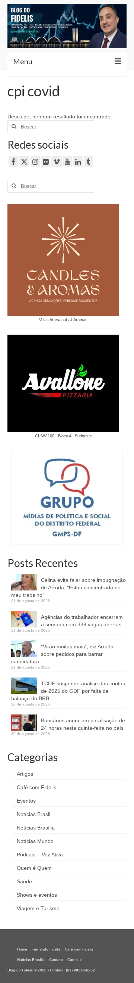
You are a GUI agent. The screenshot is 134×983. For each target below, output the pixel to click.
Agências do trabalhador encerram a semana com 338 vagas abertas (82, 620)
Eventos (26, 801)
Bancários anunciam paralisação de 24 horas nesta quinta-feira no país (83, 724)
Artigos (25, 774)
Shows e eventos (37, 895)
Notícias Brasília (36, 828)
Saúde (24, 881)
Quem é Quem (34, 868)
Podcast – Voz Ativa (40, 855)
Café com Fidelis (36, 787)
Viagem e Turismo (38, 908)
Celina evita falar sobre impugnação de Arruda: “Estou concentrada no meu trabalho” (68, 587)
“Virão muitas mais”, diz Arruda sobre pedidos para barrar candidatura (62, 654)
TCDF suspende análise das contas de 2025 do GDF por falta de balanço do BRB (68, 690)
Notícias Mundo (35, 841)
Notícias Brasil (33, 814)
